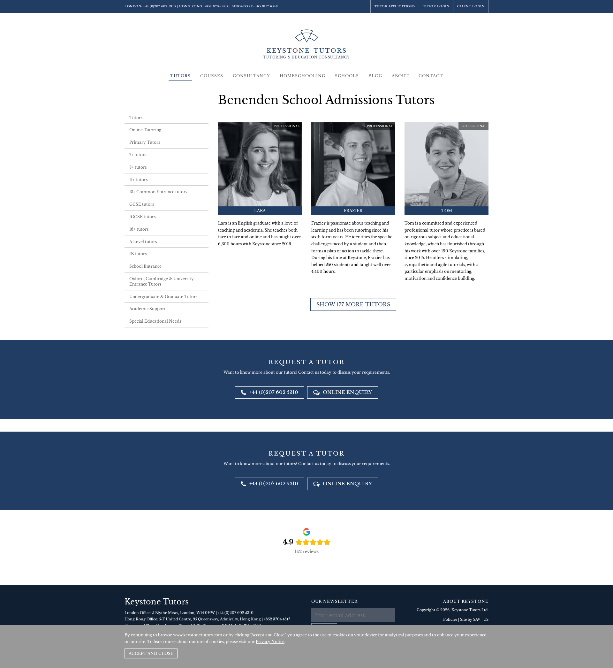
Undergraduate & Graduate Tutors (163, 296)
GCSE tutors (141, 204)
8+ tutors (138, 167)
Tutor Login (436, 6)
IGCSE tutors (142, 216)
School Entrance (145, 266)
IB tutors (138, 253)
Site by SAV (470, 619)
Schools (347, 75)
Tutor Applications (395, 6)
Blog (375, 75)
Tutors (180, 75)
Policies (450, 619)
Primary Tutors (144, 142)
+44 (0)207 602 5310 (159, 6)
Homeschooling (302, 75)
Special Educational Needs (155, 321)
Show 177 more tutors (353, 304)
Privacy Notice (270, 641)
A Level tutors (143, 241)
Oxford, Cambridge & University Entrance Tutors (161, 281)
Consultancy (251, 75)
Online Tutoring (145, 129)
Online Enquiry (347, 392)
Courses (211, 75)
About (400, 75)
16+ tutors (138, 229)
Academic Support (147, 308)
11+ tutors (138, 179)
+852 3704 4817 (217, 6)
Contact (431, 75)
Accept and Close (151, 653)
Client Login (470, 6)
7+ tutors (137, 154)
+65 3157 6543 (266, 6)
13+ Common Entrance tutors (158, 191)
